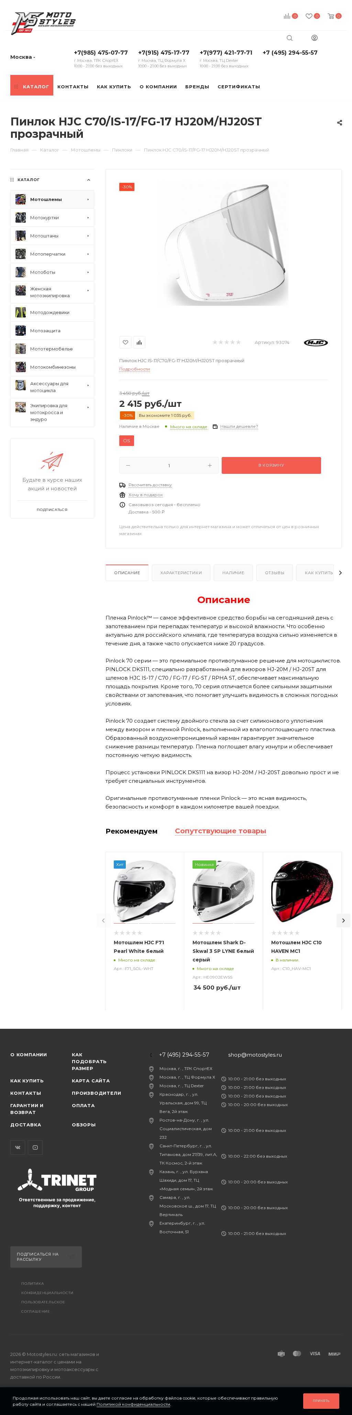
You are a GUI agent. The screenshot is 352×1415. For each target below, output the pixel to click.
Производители (96, 1093)
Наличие (233, 572)
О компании (28, 1054)
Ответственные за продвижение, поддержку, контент (57, 1202)
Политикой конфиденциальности (133, 1404)
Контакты (25, 1093)
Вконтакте (17, 1147)
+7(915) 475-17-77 (163, 58)
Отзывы (275, 572)
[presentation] (103, 920)
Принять (321, 1401)
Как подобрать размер (89, 1061)
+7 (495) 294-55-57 (290, 52)
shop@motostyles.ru (255, 1054)
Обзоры (84, 1124)
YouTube (35, 1147)
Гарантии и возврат (27, 1109)
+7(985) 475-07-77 (101, 58)
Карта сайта (91, 1080)
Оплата (83, 1105)
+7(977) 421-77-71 (226, 58)
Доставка (25, 1124)
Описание (127, 572)
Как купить (319, 572)
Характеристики (181, 572)
